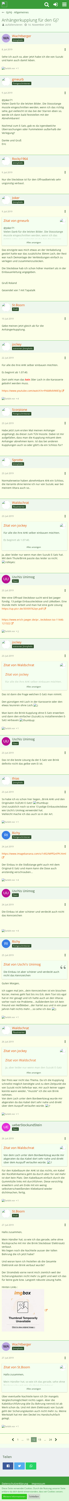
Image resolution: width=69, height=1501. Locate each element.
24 (50, 1439)
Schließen (34, 1496)
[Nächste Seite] (56, 1439)
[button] (64, 4)
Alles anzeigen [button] (34, 242)
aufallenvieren (13, 24)
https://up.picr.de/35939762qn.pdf (22, 608)
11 (28, 1439)
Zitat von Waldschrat (19, 665)
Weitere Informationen (14, 1496)
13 (39, 1439)
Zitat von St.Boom (17, 1367)
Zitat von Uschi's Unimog (22, 964)
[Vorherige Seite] (13, 1439)
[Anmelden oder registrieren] (55, 4)
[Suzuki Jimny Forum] (4, 4)
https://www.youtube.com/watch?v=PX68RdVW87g (31, 390)
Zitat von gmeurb (16, 220)
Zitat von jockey (15, 525)
